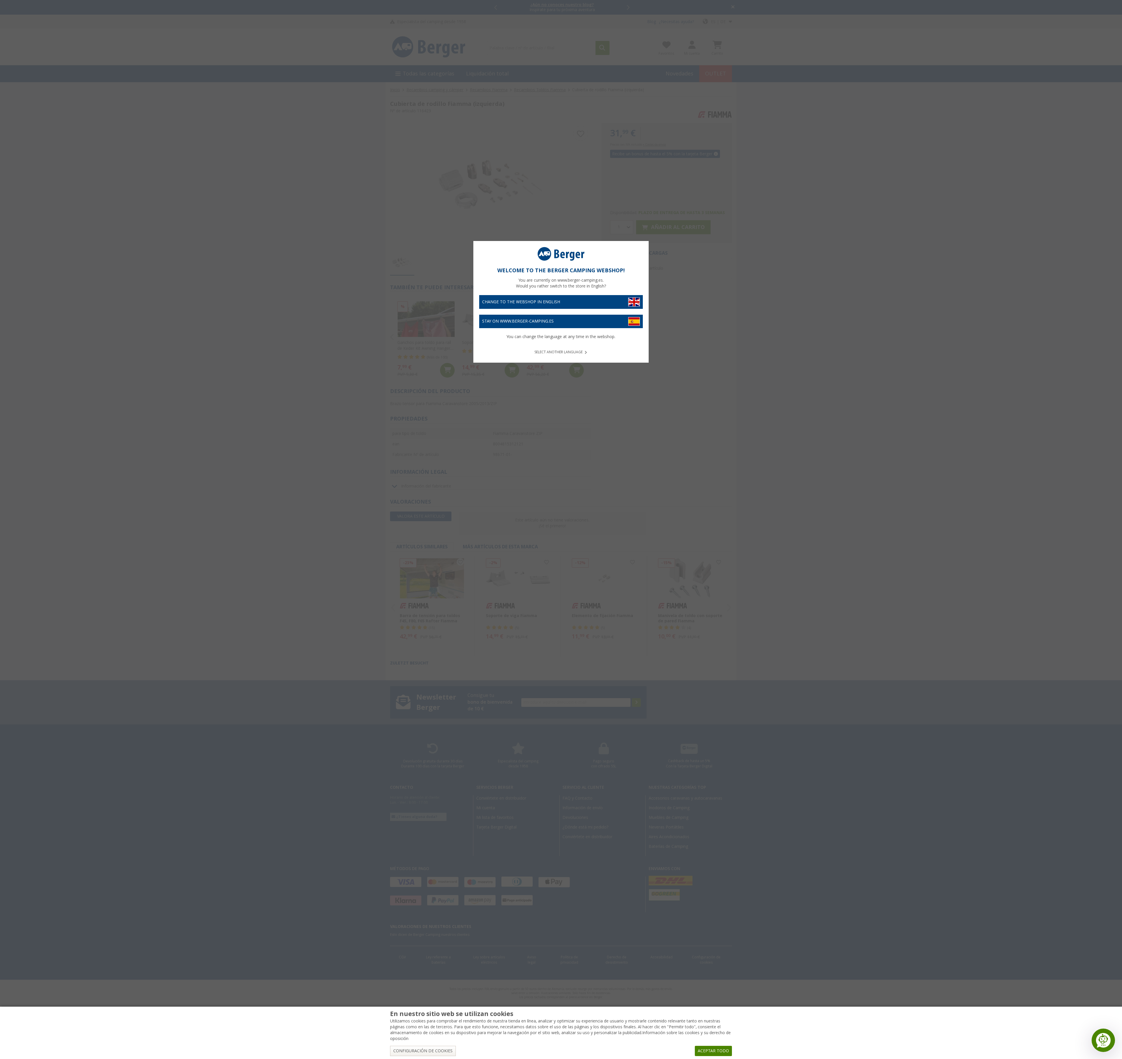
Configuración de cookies (423, 1050)
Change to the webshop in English (521, 301)
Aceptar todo (713, 1050)
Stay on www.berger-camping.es (518, 321)
